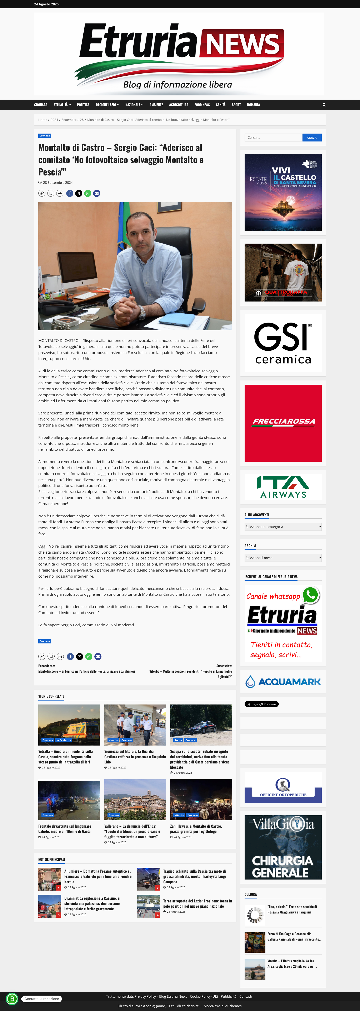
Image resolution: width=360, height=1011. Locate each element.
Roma (178, 740)
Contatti (245, 996)
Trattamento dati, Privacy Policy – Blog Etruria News (146, 996)
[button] (324, 105)
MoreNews (212, 1006)
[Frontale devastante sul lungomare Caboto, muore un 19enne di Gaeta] (69, 800)
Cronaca (41, 104)
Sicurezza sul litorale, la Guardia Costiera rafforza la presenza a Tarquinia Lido (135, 756)
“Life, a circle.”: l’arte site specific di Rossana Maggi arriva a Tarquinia (292, 909)
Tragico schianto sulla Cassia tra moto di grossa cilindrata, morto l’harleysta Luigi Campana (148, 879)
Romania (253, 104)
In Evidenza (63, 740)
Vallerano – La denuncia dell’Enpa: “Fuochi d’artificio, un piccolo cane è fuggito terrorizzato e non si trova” (132, 831)
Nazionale (132, 104)
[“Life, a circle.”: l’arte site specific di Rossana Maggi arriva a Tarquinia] (255, 915)
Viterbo (113, 740)
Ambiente (156, 104)
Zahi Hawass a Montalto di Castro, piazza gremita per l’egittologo (196, 828)
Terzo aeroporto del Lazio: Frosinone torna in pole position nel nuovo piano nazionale (148, 906)
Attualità (61, 104)
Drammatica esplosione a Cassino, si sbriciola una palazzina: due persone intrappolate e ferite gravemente (49, 906)
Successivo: (190, 671)
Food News (202, 104)
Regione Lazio (106, 104)
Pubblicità (228, 996)
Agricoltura (178, 104)
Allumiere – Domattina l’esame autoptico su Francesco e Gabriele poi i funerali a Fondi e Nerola (49, 879)
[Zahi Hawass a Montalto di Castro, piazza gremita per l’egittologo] (201, 800)
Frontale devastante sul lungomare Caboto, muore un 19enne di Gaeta (64, 828)
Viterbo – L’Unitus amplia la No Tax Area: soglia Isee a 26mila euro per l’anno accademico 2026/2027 (291, 963)
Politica (83, 104)
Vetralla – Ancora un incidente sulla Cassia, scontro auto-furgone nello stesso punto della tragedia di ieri (65, 756)
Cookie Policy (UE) (204, 996)
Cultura (251, 894)
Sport (236, 104)
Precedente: (86, 668)
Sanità (221, 104)
